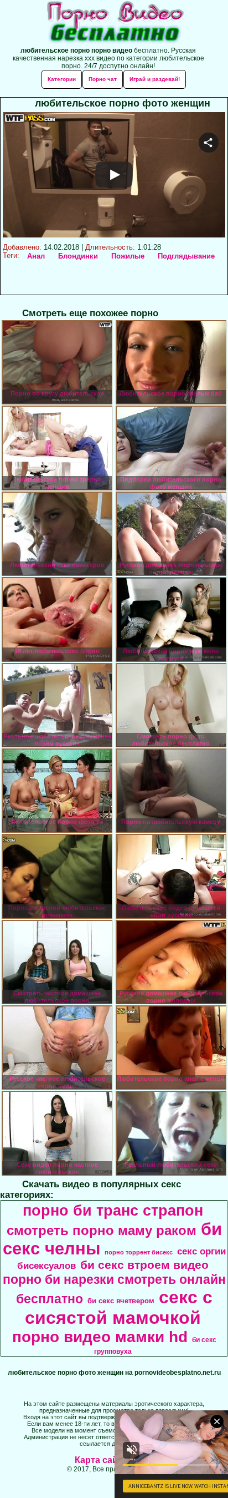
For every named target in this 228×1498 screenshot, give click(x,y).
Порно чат (103, 79)
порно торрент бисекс (139, 1252)
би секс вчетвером (120, 1301)
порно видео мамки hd (100, 1336)
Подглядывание (186, 256)
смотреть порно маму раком (101, 1230)
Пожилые (127, 256)
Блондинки (78, 256)
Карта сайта (101, 1460)
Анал (36, 256)
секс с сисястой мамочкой (119, 1307)
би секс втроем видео (144, 1265)
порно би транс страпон (113, 1210)
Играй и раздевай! (154, 79)
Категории (62, 79)
